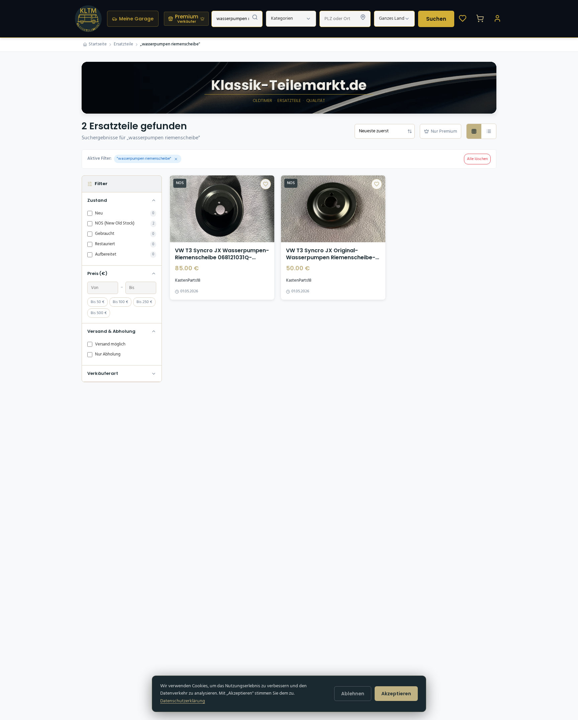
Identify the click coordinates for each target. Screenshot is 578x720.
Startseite (98, 44)
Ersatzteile (123, 44)
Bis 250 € (144, 302)
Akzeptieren (396, 693)
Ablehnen (352, 693)
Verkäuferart (102, 373)
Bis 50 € (97, 302)
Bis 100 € (120, 302)
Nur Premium (444, 131)
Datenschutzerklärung (182, 701)
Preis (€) (97, 273)
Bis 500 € (99, 313)
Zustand (97, 200)
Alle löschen (477, 159)
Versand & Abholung (111, 331)
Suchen (436, 18)
